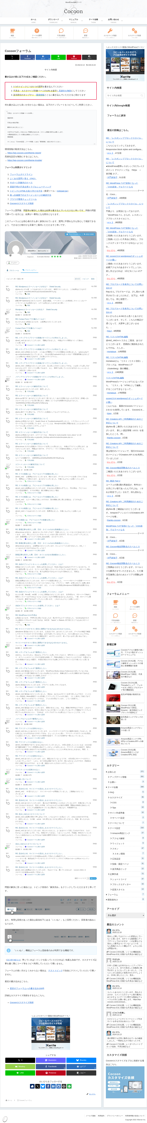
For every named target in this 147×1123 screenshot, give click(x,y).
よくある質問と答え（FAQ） (23, 178)
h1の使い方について (23, 779)
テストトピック (55, 970)
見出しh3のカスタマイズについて (28, 844)
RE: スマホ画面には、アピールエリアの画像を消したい (36, 474)
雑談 (28, 294)
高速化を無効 (65, 91)
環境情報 (40, 95)
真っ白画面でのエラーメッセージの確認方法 (30, 195)
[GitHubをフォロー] (58, 1086)
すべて (77, 279)
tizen (109, 413)
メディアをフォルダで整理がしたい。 (30, 719)
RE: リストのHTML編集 (117, 337)
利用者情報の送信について (135, 1116)
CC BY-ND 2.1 (13, 960)
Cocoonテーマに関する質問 (36, 345)
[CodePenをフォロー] (64, 1086)
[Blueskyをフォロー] (43, 1086)
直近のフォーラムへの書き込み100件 (27, 988)
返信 (92, 279)
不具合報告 (30, 391)
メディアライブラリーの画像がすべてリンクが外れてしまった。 (40, 377)
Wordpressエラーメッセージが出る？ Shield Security (36, 309)
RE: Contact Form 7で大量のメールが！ (30, 319)
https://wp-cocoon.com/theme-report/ (24, 153)
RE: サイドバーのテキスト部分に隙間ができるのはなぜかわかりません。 (43, 629)
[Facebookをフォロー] (48, 1086)
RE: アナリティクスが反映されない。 (30, 728)
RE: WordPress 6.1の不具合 (26, 615)
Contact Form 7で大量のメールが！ (29, 328)
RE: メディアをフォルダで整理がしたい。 (31, 652)
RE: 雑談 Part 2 (113, 481)
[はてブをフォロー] (53, 1086)
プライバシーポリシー (115, 1116)
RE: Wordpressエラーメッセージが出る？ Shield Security (38, 287)
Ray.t (109, 331)
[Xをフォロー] (37, 1086)
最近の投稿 (90, 234)
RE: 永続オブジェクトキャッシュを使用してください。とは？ (39, 564)
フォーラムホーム (74, 234)
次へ (92, 878)
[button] (89, 57)
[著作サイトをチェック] (32, 1086)
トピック (85, 279)
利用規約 (101, 1116)
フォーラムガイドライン (21, 174)
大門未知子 (112, 177)
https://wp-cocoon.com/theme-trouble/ (24, 160)
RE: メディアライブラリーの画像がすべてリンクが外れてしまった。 (42, 338)
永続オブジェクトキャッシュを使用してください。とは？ (37, 606)
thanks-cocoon (114, 438)
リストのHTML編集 (115, 378)
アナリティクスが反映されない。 (28, 770)
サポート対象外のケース (21, 183)
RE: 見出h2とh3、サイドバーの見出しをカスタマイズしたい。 (39, 789)
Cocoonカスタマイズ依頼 (22, 203)
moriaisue (111, 351)
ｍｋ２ (110, 153)
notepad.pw (62, 191)
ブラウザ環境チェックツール (23, 199)
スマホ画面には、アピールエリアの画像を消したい (35, 520)
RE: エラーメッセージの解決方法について (31, 386)
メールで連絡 (91, 1116)
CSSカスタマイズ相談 (34, 481)
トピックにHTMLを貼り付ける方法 (26, 191)
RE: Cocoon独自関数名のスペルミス (123, 468)
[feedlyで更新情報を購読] (69, 1086)
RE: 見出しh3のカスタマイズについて (30, 814)
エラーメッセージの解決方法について (30, 464)
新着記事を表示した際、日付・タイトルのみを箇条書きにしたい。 (41, 555)
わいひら (111, 250)
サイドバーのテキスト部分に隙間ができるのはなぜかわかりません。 (42, 643)
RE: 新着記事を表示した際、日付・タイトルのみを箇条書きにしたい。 (42, 529)
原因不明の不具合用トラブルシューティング (30, 187)
